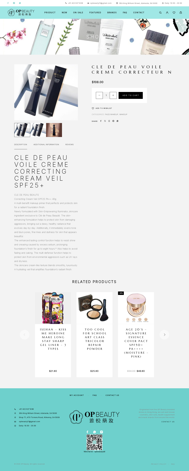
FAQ (125, 12)
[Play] (22, 130)
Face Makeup (111, 114)
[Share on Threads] (109, 121)
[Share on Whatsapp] (117, 121)
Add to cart (131, 95)
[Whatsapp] (20, 3)
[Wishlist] (174, 13)
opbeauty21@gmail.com (101, 3)
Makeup (123, 114)
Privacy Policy (158, 464)
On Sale (78, 12)
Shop (79, 48)
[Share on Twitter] (105, 121)
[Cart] (180, 13)
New (64, 12)
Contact (139, 12)
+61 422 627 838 (75, 3)
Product (50, 12)
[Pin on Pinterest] (113, 121)
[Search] (160, 12)
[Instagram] (14, 3)
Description (20, 144)
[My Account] (167, 12)
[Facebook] (8, 3)
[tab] (20, 146)
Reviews (69, 144)
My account (77, 395)
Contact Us (112, 395)
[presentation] (24, 335)
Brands (112, 12)
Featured (95, 12)
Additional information (46, 144)
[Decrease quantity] (99, 95)
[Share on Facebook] (101, 121)
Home (70, 48)
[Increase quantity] (113, 95)
